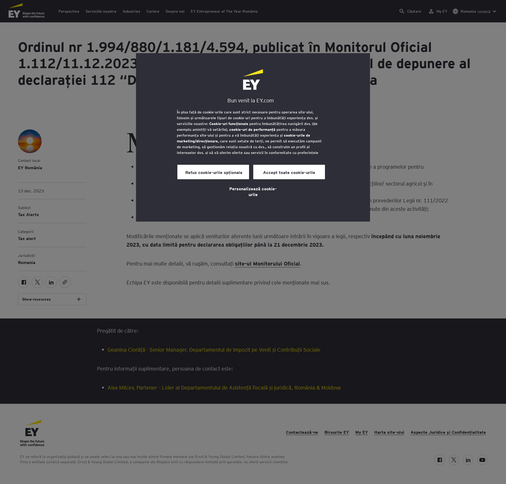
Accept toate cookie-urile (289, 172)
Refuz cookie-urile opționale (213, 172)
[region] (253, 137)
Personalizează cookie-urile (253, 191)
